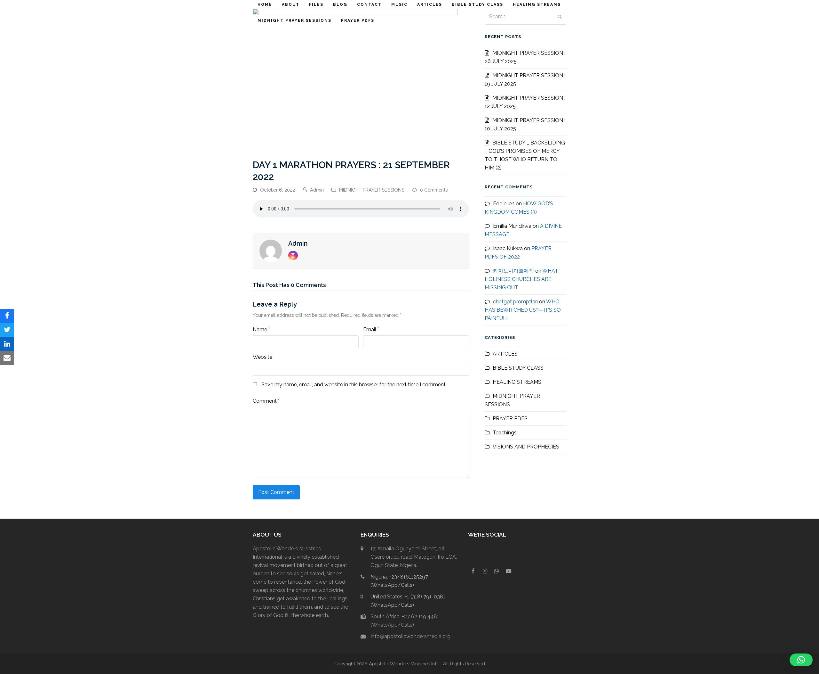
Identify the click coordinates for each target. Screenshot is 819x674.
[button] (7, 316)
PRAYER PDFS (510, 418)
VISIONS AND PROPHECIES (526, 447)
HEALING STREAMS (517, 382)
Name (261, 329)
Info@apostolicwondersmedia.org (410, 636)
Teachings (505, 433)
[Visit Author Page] (270, 250)
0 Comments (434, 190)
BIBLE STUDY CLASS (518, 368)
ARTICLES (505, 354)
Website (262, 357)
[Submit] (560, 16)
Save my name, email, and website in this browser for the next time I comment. (354, 385)
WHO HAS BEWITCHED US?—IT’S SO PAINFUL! (523, 310)
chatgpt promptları (515, 302)
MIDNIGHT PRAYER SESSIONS (371, 190)
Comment (266, 401)
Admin (317, 190)
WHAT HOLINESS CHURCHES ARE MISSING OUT (521, 279)
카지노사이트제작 (513, 271)
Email (371, 329)
